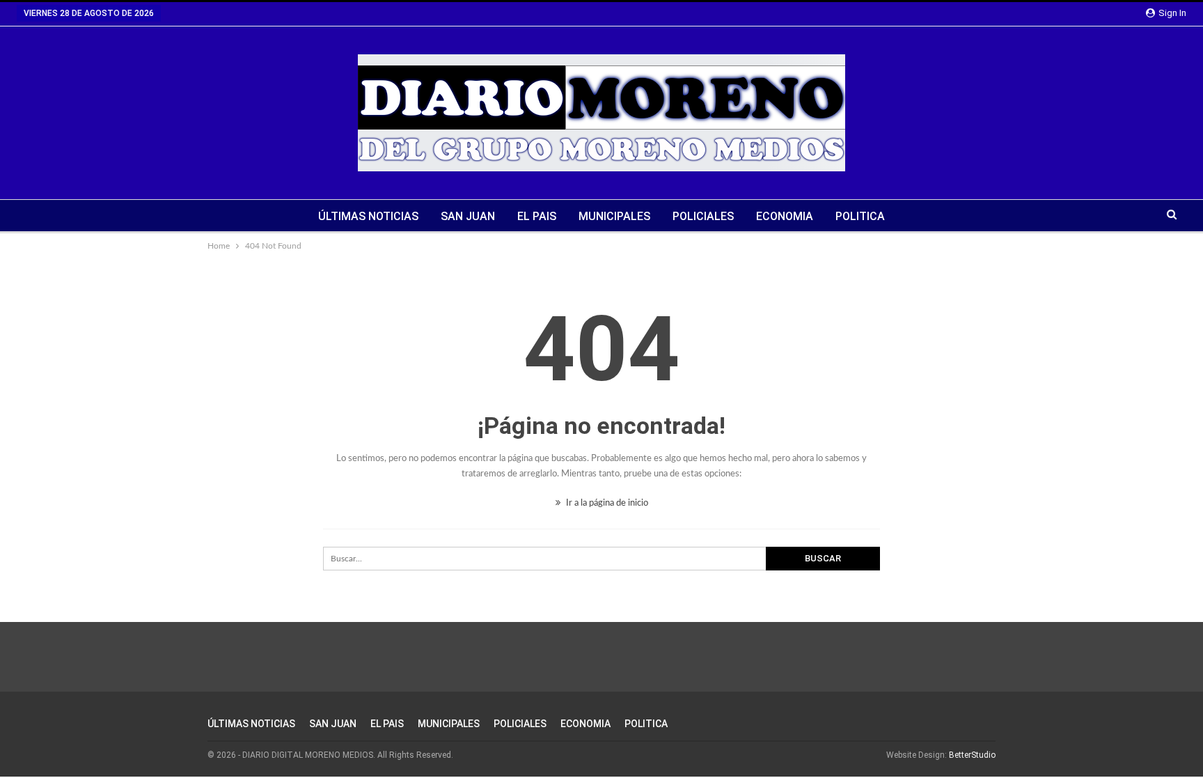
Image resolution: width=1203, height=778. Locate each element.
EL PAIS (536, 216)
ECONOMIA (784, 216)
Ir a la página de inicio (606, 503)
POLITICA (860, 216)
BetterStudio (972, 755)
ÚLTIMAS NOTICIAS (368, 216)
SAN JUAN (468, 216)
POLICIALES (703, 216)
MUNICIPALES (614, 216)
